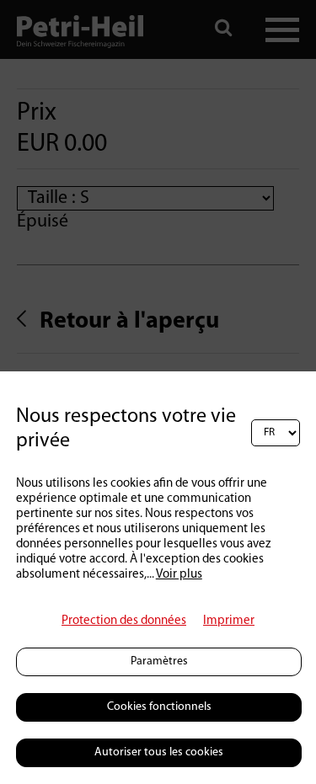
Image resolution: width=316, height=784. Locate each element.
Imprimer (228, 621)
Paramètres (159, 661)
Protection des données (124, 621)
